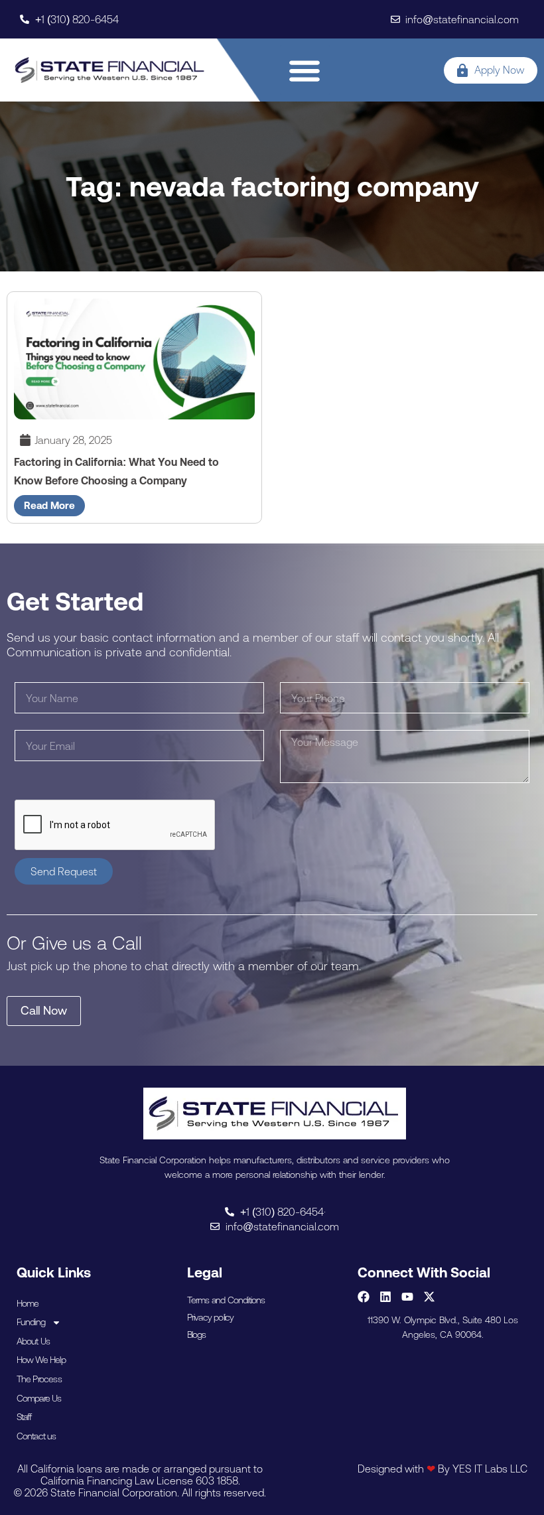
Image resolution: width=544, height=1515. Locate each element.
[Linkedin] (385, 1297)
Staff (24, 1416)
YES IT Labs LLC (489, 1469)
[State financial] (109, 70)
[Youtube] (407, 1297)
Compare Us (39, 1398)
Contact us (36, 1436)
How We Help (41, 1359)
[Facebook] (364, 1297)
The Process (39, 1379)
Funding (31, 1322)
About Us (33, 1341)
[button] (305, 70)
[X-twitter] (429, 1297)
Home (28, 1303)
